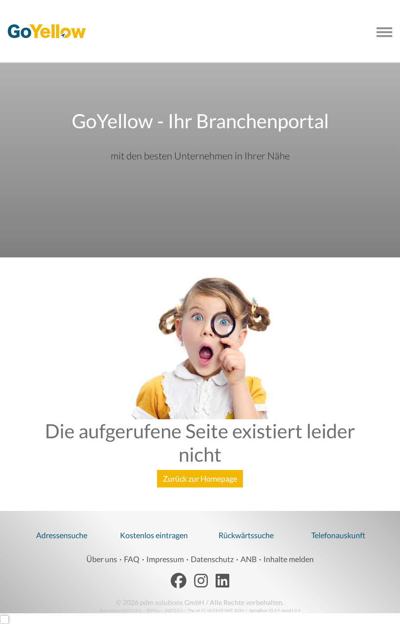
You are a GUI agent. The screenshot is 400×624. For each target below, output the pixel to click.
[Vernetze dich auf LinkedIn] (222, 581)
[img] (47, 31)
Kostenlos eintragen (154, 535)
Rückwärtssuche (246, 535)
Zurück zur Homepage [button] (200, 478)
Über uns (101, 559)
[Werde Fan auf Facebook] (178, 581)
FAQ (132, 559)
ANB (248, 559)
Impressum (165, 559)
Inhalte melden (288, 559)
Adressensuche (61, 535)
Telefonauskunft (338, 535)
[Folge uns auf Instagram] (201, 581)
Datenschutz (212, 559)
